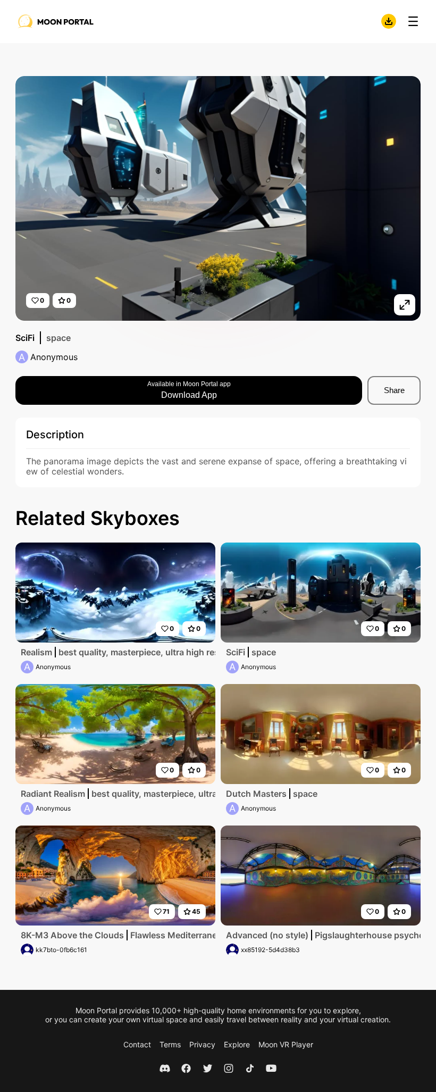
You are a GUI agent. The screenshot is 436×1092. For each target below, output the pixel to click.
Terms (170, 1044)
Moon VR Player (285, 1044)
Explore (237, 1044)
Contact (137, 1044)
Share (394, 390)
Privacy (202, 1044)
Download (388, 21)
